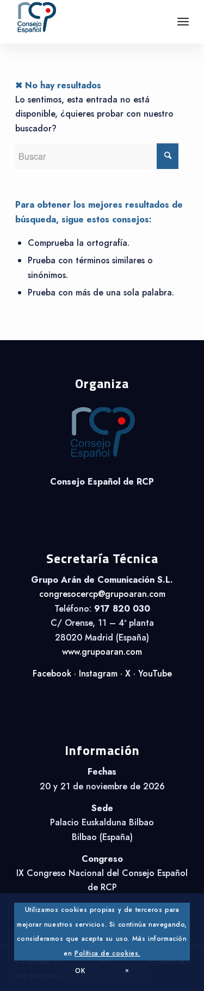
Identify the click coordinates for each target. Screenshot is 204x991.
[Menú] (183, 22)
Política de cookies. (107, 953)
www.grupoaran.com (102, 651)
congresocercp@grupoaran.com (102, 594)
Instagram (98, 673)
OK (80, 970)
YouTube (155, 673)
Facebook (52, 673)
